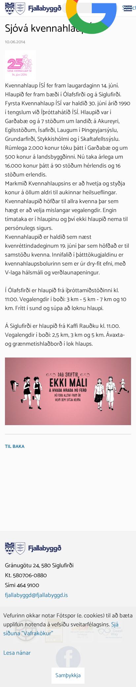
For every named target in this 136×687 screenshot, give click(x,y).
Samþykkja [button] (68, 675)
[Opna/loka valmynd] (127, 8)
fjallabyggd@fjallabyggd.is (36, 595)
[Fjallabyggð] (33, 8)
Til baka (14, 446)
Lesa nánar (17, 653)
